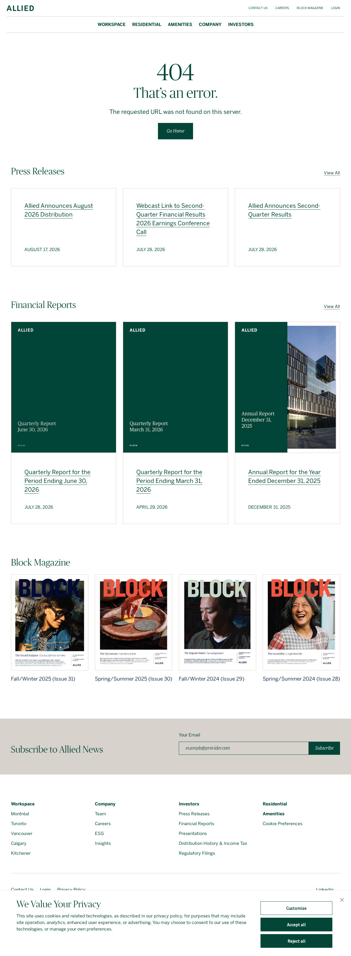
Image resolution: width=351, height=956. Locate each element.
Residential (146, 24)
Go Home (175, 131)
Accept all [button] (296, 924)
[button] (341, 900)
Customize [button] (296, 908)
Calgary (19, 843)
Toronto (18, 823)
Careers (282, 8)
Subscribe (324, 748)
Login (335, 8)
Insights (103, 843)
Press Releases (194, 813)
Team (100, 813)
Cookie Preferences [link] (282, 823)
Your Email (189, 735)
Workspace (112, 24)
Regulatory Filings (197, 853)
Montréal (20, 813)
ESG (99, 833)
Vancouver (21, 833)
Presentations (193, 833)
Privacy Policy (71, 889)
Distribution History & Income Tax (213, 843)
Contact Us (258, 8)
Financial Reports (196, 823)
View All (332, 172)
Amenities (180, 24)
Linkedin (324, 889)
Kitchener (21, 853)
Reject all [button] (296, 941)
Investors (241, 24)
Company (210, 24)
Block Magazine (310, 8)
